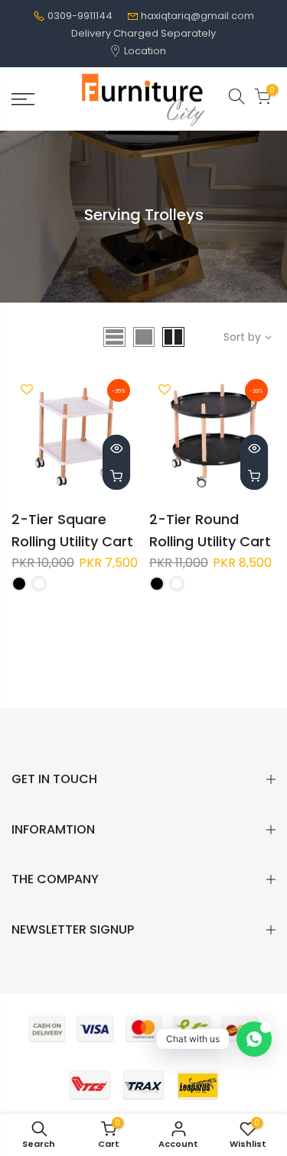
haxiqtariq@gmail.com (197, 15)
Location (144, 51)
